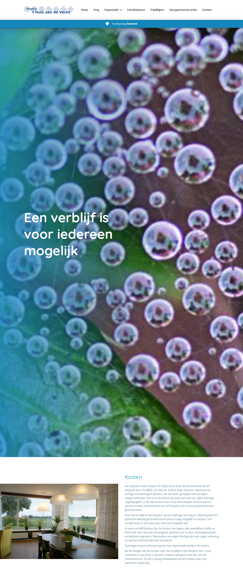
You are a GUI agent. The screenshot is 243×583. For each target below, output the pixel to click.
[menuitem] (84, 10)
